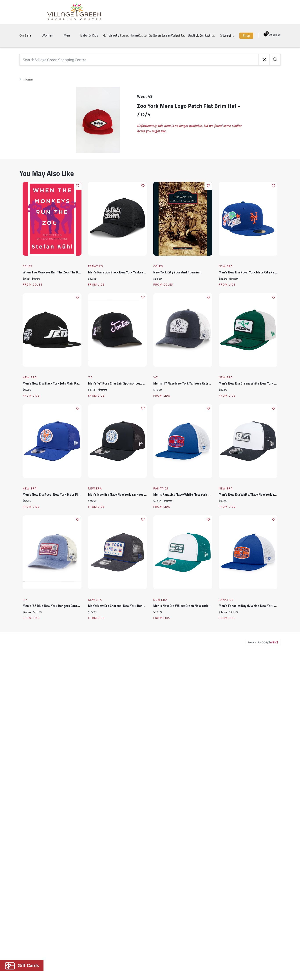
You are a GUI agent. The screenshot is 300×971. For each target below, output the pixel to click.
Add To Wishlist (77, 186)
